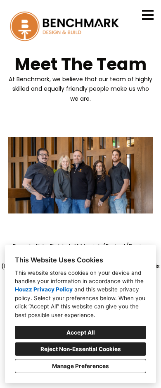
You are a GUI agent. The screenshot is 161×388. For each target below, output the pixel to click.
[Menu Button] (148, 15)
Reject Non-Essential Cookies (80, 349)
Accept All (80, 332)
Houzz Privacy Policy (44, 289)
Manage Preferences (80, 366)
